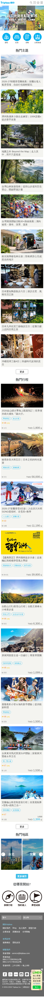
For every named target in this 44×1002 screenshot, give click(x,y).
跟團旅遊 (16, 932)
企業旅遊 (6, 932)
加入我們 (22, 928)
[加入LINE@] (36, 980)
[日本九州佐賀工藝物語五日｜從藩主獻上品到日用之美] (22, 311)
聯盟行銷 (32, 928)
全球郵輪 (26, 932)
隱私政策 (16, 943)
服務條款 (6, 943)
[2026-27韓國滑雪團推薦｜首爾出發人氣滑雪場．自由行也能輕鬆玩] (22, 66)
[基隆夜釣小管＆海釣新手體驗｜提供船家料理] (22, 689)
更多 (22, 371)
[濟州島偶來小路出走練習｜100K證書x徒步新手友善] (22, 101)
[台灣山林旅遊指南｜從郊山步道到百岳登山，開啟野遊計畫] (22, 171)
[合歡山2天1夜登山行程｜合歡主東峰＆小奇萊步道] (22, 591)
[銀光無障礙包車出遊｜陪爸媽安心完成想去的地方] (22, 241)
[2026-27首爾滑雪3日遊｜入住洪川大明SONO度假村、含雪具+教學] (22, 493)
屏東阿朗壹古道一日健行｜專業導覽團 (22, 655)
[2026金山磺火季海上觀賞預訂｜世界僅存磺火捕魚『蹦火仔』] (22, 396)
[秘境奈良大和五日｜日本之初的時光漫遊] (22, 445)
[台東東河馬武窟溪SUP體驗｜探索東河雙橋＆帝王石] (22, 738)
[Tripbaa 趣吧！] (8, 3)
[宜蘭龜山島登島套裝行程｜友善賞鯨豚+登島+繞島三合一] (22, 787)
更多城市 (22, 876)
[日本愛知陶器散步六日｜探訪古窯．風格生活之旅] (22, 276)
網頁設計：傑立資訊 (30, 987)
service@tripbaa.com (21, 953)
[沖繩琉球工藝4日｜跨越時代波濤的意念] (22, 346)
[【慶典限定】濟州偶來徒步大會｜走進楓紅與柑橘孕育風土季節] (22, 542)
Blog (14, 928)
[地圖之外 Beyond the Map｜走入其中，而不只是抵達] (22, 136)
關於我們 (6, 928)
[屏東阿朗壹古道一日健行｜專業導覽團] (22, 640)
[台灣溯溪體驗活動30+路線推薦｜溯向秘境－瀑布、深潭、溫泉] (22, 206)
